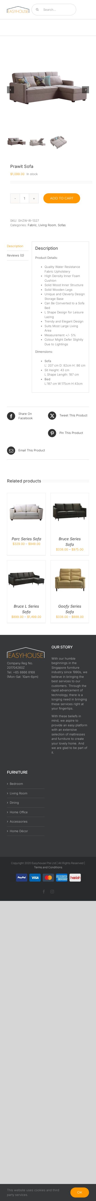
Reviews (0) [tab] (15, 255)
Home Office (19, 812)
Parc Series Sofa (26, 538)
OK (79, 1192)
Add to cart (61, 198)
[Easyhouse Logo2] (18, 8)
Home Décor (19, 831)
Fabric (32, 225)
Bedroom (16, 784)
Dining (14, 802)
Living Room (47, 225)
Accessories (18, 821)
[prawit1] (48, 90)
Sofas (62, 225)
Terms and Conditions (48, 867)
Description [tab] (15, 246)
